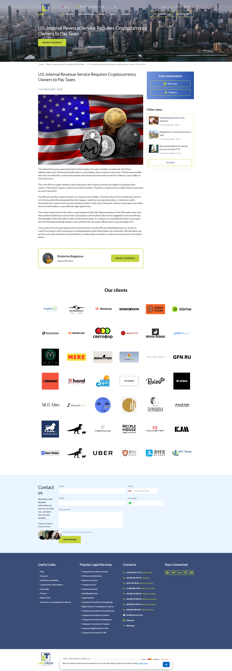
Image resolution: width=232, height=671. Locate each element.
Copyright (44, 589)
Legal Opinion (88, 598)
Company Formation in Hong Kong (97, 602)
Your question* (65, 509)
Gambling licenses (90, 593)
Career (113, 14)
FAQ (42, 571)
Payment (44, 576)
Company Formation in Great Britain (98, 611)
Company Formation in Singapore (97, 619)
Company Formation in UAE (94, 632)
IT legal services (89, 584)
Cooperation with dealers (51, 584)
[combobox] (130, 491)
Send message (69, 540)
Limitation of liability (49, 580)
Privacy (43, 593)
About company (86, 14)
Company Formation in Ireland (95, 615)
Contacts (126, 14)
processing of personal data (81, 532)
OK (166, 664)
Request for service (52, 43)
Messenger (132, 498)
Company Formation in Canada (95, 624)
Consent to (66, 532)
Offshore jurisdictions (92, 576)
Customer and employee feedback (55, 602)
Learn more (143, 663)
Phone (130, 486)
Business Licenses (90, 580)
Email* (61, 498)
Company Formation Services (95, 571)
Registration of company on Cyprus (98, 606)
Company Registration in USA (95, 628)
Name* (62, 486)
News (102, 14)
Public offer (45, 598)
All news (170, 163)
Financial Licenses (90, 589)
